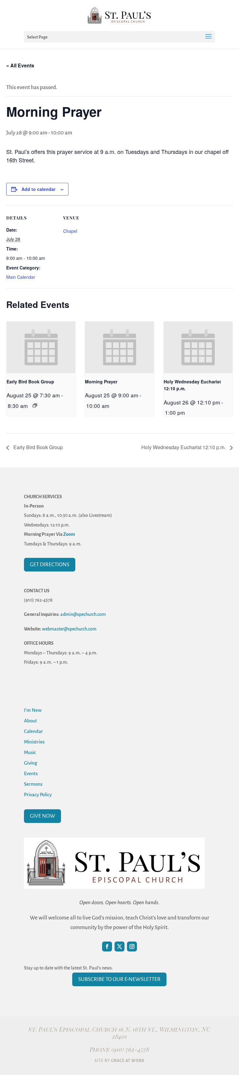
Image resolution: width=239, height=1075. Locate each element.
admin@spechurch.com (83, 614)
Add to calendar (38, 189)
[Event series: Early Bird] (35, 405)
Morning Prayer (101, 381)
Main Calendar (20, 277)
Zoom (69, 534)
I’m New (33, 710)
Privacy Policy (38, 794)
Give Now (42, 816)
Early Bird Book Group (30, 381)
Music (30, 752)
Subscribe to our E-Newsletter (119, 979)
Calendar (33, 731)
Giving (30, 763)
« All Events (20, 65)
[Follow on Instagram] (132, 946)
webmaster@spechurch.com (69, 628)
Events (31, 773)
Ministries (34, 741)
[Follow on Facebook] (107, 946)
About (30, 720)
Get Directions (49, 564)
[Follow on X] (119, 946)
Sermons (33, 784)
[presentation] (41, 347)
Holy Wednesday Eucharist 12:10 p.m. (184, 447)
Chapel (70, 231)
